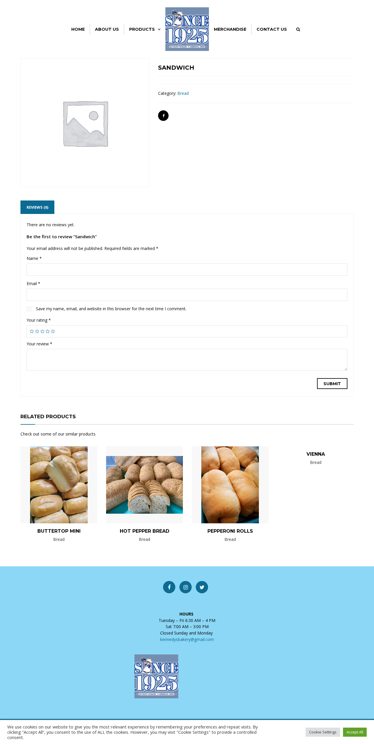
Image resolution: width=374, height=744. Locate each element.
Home (78, 29)
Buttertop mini (59, 531)
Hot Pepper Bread (144, 531)
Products (142, 29)
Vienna (316, 454)
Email (33, 283)
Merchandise (230, 29)
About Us (107, 29)
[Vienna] (306, 463)
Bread (183, 93)
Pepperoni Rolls (230, 531)
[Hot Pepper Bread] (135, 484)
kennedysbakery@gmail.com (187, 639)
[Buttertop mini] (49, 484)
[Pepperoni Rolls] (220, 484)
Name (34, 258)
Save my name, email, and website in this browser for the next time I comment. (111, 308)
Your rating (39, 320)
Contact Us (272, 29)
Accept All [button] (355, 732)
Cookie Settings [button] (323, 732)
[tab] (37, 207)
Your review (39, 344)
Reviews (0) (37, 207)
